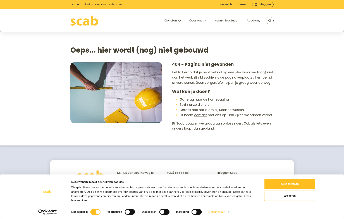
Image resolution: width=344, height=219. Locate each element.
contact (200, 115)
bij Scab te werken (229, 110)
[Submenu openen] (179, 21)
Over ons (195, 20)
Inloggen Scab (227, 173)
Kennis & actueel (226, 20)
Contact (242, 4)
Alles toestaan (290, 183)
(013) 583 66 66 (178, 173)
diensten (204, 104)
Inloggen (265, 4)
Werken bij (226, 4)
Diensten (170, 20)
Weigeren (290, 195)
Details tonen (216, 211)
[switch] (130, 212)
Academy (253, 20)
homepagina (218, 99)
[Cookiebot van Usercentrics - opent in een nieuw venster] (47, 212)
